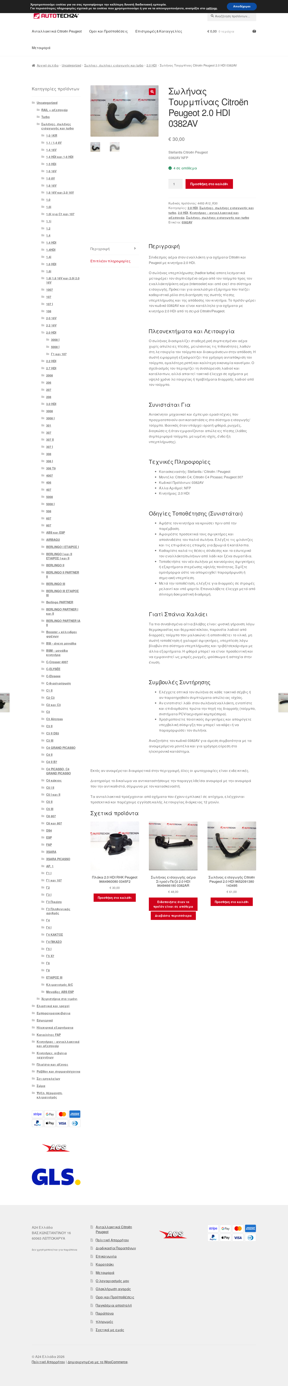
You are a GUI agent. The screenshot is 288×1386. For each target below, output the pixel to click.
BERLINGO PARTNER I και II (62, 611)
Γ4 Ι (48, 927)
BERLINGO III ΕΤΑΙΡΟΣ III (62, 593)
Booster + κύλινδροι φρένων (61, 634)
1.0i (48, 207)
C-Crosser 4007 (57, 662)
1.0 (48, 199)
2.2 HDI (51, 361)
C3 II (49, 726)
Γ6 (48, 963)
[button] (152, 91)
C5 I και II (53, 794)
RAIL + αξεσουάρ (54, 110)
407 (48, 489)
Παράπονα (105, 1313)
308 (48, 454)
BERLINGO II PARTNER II (62, 574)
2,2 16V (51, 325)
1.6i (48, 271)
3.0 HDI (51, 404)
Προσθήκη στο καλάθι (209, 183)
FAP (49, 844)
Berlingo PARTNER (59, 602)
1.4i (48, 257)
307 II (50, 439)
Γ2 (48, 887)
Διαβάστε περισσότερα (173, 915)
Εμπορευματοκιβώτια (53, 1013)
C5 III (49, 809)
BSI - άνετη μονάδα (61, 643)
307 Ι (49, 447)
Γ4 (48, 920)
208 (48, 397)
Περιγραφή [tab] (100, 248)
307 (48, 432)
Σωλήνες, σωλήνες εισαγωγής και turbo (113, 65)
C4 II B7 (51, 762)
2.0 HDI (152, 65)
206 (48, 382)
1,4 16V (51, 150)
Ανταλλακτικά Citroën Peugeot (57, 31)
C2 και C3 (53, 705)
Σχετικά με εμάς (110, 1329)
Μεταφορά (41, 47)
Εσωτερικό (45, 1020)
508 (48, 511)
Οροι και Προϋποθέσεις (108, 31)
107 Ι (49, 304)
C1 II (49, 690)
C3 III (49, 740)
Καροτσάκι (105, 1264)
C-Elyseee (53, 676)
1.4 (48, 235)
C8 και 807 (54, 823)
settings (211, 8)
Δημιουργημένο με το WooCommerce (98, 1361)
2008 (49, 375)
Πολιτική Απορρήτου (112, 1240)
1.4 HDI (51, 242)
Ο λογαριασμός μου (112, 1280)
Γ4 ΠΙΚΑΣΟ (54, 942)
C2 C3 (50, 697)
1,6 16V (51, 171)
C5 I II (50, 787)
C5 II (49, 802)
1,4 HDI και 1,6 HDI (59, 157)
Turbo (45, 117)
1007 (49, 289)
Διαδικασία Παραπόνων (116, 1248)
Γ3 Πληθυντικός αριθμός (58, 911)
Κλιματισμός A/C (59, 984)
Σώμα (41, 1086)
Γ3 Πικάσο (54, 902)
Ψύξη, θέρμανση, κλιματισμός (50, 1095)
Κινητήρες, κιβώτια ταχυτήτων (52, 1055)
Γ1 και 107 (59, 354)
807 (48, 525)
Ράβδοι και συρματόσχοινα (58, 1071)
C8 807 (51, 816)
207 (48, 390)
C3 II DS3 (52, 733)
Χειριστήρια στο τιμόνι (59, 999)
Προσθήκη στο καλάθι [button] (115, 897)
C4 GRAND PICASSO (60, 747)
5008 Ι (55, 347)
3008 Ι (55, 339)
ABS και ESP (55, 532)
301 (48, 425)
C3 (48, 712)
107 (48, 297)
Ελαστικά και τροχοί (53, 1006)
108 (48, 311)
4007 (49, 475)
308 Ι (49, 461)
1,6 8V (50, 178)
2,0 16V (51, 318)
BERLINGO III (55, 584)
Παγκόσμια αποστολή (114, 1305)
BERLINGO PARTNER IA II (63, 623)
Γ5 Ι (48, 949)
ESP (49, 837)
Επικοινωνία (106, 1256)
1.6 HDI (51, 264)
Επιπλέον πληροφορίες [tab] (110, 260)
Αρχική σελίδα (48, 65)
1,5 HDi (51, 164)
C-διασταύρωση (58, 683)
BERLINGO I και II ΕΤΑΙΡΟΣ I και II (59, 556)
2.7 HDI (51, 368)
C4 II (49, 754)
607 (48, 518)
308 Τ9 (51, 468)
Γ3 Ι (48, 894)
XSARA (51, 852)
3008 (49, 411)
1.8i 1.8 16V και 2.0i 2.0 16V (62, 280)
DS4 (49, 830)
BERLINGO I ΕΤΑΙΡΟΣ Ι (62, 547)
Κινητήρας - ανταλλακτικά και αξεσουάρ (58, 1043)
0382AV (187, 222)
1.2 (48, 228)
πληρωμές (104, 1321)
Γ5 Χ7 (50, 956)
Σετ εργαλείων (48, 1078)
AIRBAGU (53, 539)
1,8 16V (51, 185)
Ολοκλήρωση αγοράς (113, 1288)
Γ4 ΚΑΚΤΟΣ (54, 934)
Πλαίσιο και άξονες (52, 1064)
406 (48, 482)
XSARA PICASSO (58, 859)
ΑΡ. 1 (50, 866)
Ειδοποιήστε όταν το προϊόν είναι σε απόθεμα (173, 904)
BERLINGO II (55, 565)
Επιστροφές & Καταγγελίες (158, 31)
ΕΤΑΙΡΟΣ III (54, 977)
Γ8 (48, 970)
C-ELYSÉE (53, 669)
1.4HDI (50, 250)
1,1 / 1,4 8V (54, 142)
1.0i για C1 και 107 (60, 214)
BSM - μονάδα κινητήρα (57, 652)
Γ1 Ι (48, 873)
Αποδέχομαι (241, 6)
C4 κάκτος (54, 780)
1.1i (48, 221)
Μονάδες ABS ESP (60, 992)
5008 (49, 497)
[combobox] (231, 16)
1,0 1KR (51, 135)
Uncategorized (71, 65)
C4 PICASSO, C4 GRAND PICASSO (58, 771)
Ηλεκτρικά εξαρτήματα (55, 1027)
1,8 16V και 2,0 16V (60, 192)
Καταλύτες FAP (49, 1034)
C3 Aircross (54, 719)
